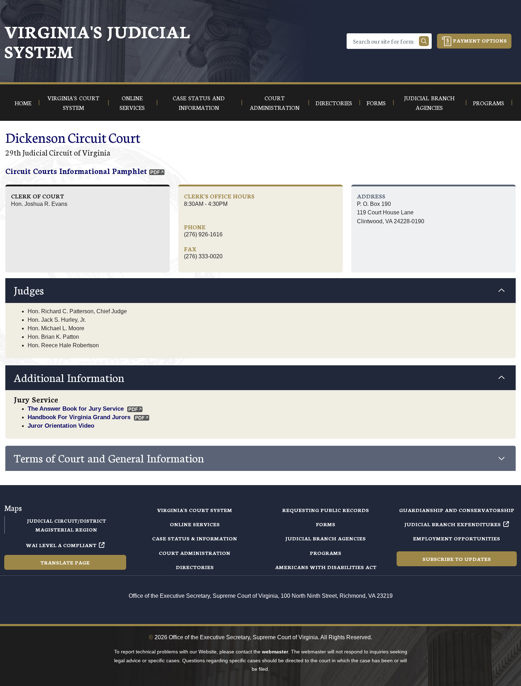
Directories (195, 566)
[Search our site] (424, 41)
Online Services (195, 524)
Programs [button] (488, 103)
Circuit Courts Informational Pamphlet (76, 170)
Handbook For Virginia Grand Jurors (79, 417)
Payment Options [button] (479, 40)
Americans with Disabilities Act (325, 566)
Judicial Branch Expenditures (452, 524)
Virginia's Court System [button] (73, 102)
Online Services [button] (132, 102)
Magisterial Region (66, 529)
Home (23, 103)
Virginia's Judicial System (97, 41)
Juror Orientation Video (61, 425)
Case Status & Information (194, 538)
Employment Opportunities (456, 538)
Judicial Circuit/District (66, 520)
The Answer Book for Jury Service (76, 408)
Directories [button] (333, 103)
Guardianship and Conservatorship (456, 509)
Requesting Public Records (325, 509)
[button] (260, 290)
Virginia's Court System (194, 509)
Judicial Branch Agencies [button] (429, 102)
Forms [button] (376, 103)
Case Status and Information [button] (199, 102)
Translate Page (65, 562)
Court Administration (194, 552)
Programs (325, 552)
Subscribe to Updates (456, 558)
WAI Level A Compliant (61, 545)
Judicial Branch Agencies (325, 538)
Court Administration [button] (274, 102)
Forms (325, 524)
